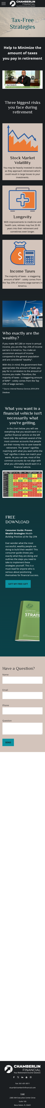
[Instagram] (30, 1077)
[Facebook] (13, 1077)
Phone (5, 705)
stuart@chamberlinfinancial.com (22, 1087)
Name (5, 674)
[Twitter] (18, 1077)
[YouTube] (26, 1077)
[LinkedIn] (22, 1077)
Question (7, 720)
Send (8, 742)
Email (5, 689)
